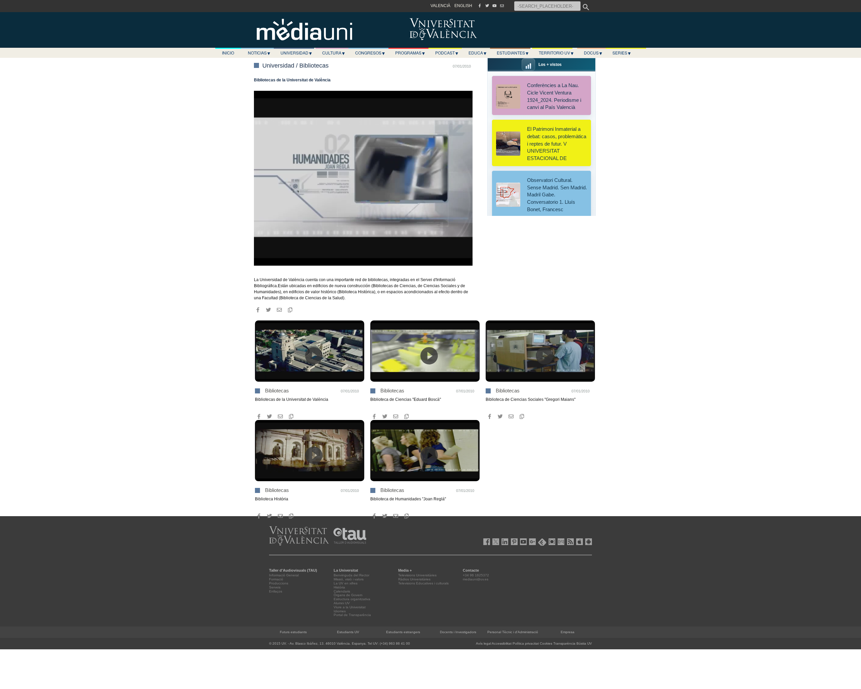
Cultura (333, 52)
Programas (410, 52)
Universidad (296, 52)
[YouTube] (494, 5)
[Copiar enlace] (290, 309)
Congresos (370, 52)
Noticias (259, 52)
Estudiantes (512, 52)
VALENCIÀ (440, 5)
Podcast (446, 52)
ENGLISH (463, 5)
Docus (593, 52)
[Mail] (501, 5)
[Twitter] (487, 5)
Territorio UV (556, 52)
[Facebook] (479, 5)
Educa (477, 52)
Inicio (228, 52)
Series (621, 52)
